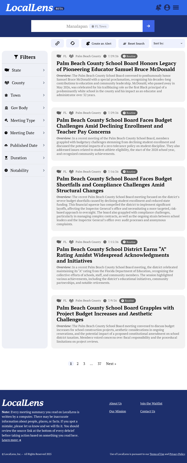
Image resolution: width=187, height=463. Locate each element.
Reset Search (136, 43)
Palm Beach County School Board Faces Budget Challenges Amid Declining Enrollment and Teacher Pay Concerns (114, 126)
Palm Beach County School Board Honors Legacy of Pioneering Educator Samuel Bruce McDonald (116, 66)
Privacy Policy (177, 454)
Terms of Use (157, 454)
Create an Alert (101, 43)
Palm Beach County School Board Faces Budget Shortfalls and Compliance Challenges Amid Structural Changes (114, 184)
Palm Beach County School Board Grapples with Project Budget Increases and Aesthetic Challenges (115, 313)
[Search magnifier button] (148, 26)
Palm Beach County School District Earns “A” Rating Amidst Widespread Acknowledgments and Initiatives (113, 255)
